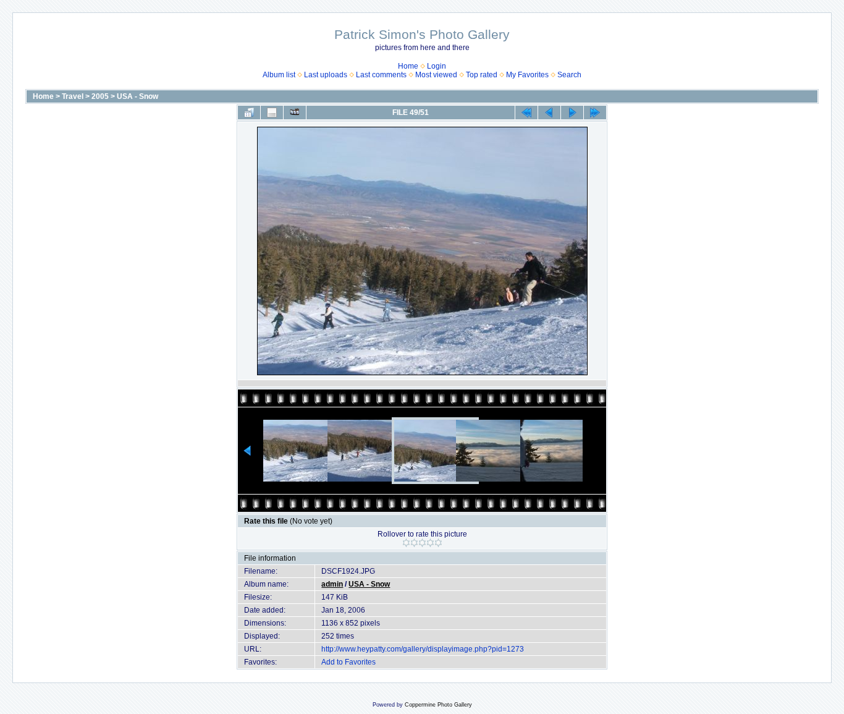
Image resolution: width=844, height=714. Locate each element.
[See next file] (572, 112)
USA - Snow (137, 96)
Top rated (481, 74)
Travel (72, 96)
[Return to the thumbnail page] (249, 112)
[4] (430, 542)
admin (332, 584)
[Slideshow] (295, 112)
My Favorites (527, 74)
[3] (422, 542)
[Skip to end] (595, 112)
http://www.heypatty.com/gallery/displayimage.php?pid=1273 (422, 649)
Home (408, 66)
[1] (406, 542)
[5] (438, 542)
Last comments (381, 74)
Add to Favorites (348, 662)
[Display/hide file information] (272, 112)
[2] (414, 542)
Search (569, 74)
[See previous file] (549, 112)
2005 (100, 96)
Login (436, 66)
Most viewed (436, 74)
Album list (279, 74)
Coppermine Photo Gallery (438, 705)
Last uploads (325, 74)
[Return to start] (526, 112)
